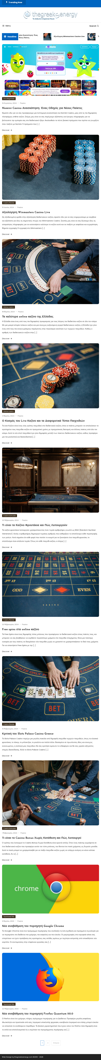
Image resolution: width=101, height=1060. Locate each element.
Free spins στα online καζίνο (20, 629)
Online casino (8, 307)
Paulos (22, 103)
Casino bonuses (9, 516)
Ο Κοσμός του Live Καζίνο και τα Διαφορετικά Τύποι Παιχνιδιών (43, 421)
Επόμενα (56, 1043)
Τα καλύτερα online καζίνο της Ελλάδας (27, 316)
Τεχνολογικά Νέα (8, 916)
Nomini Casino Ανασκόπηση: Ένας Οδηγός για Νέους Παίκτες (42, 108)
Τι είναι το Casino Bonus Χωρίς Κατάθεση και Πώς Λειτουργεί (41, 838)
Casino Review (8, 203)
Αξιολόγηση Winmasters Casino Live (59, 36)
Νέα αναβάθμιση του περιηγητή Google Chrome (33, 926)
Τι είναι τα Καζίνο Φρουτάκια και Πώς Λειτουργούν (34, 525)
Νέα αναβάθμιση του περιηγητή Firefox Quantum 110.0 (37, 1013)
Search (92, 26)
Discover (6, 130)
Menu (8, 25)
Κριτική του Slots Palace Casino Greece (27, 733)
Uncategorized (8, 99)
